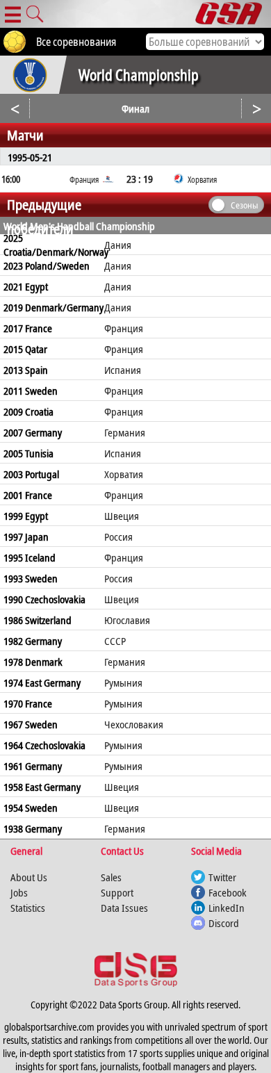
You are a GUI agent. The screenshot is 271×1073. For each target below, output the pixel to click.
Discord (223, 923)
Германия (124, 432)
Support (117, 892)
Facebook (227, 892)
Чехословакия (133, 724)
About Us (28, 877)
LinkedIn (226, 908)
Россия (118, 536)
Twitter (222, 877)
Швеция (121, 516)
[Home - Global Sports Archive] (233, 14)
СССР (115, 641)
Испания (122, 370)
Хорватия (123, 474)
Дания (117, 245)
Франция (123, 328)
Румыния (123, 682)
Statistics (27, 908)
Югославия (127, 620)
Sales (111, 877)
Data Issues (124, 908)
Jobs (19, 892)
